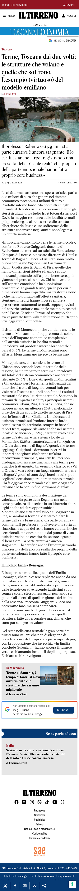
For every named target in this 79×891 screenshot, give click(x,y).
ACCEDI (71, 16)
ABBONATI (69, 5)
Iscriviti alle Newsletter (15, 5)
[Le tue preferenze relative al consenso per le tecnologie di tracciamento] (72, 884)
